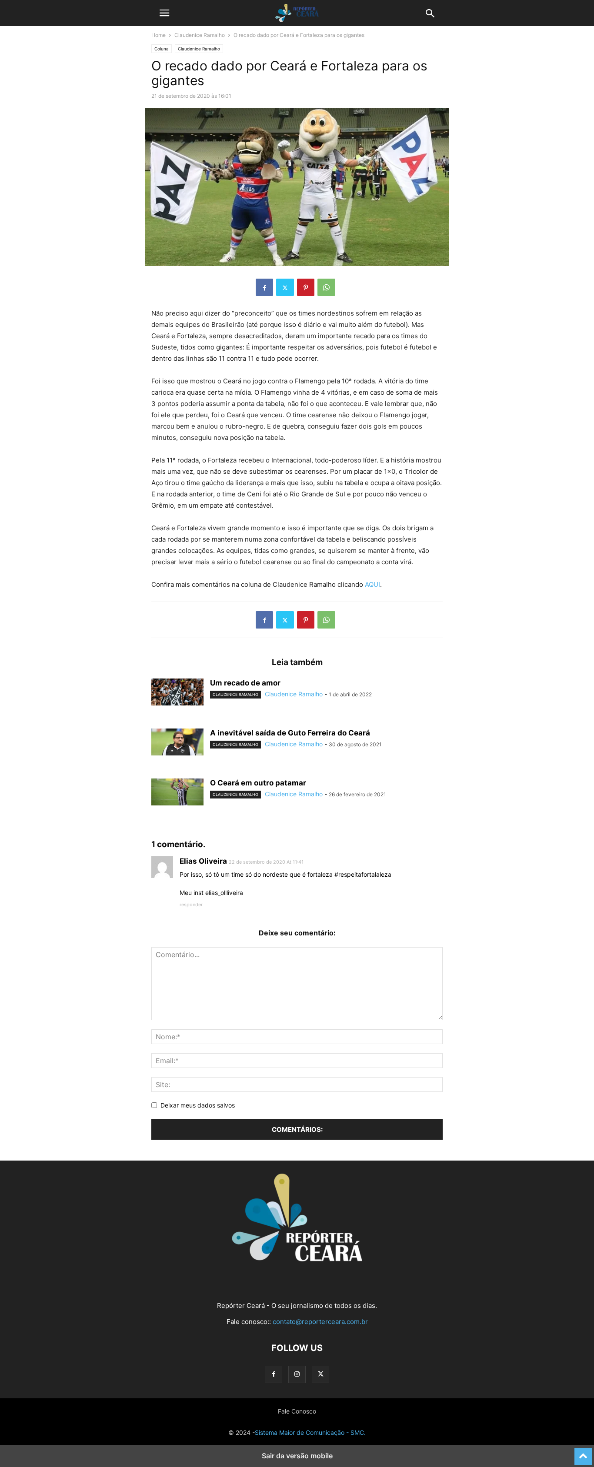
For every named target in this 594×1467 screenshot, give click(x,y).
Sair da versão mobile (297, 1455)
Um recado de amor (245, 683)
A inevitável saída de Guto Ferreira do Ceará (290, 733)
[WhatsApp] (326, 287)
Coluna (161, 48)
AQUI (372, 584)
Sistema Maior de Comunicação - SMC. (310, 1432)
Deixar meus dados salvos (197, 1105)
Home (158, 35)
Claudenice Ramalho (199, 35)
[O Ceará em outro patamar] (177, 791)
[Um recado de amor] (177, 692)
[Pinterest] (305, 287)
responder (191, 904)
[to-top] (583, 1452)
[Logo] (297, 1259)
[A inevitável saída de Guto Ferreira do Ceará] (177, 742)
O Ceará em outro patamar (258, 782)
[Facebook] (264, 287)
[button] (164, 13)
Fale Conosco (297, 1411)
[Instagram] (297, 1374)
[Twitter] (285, 287)
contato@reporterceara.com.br (320, 1321)
